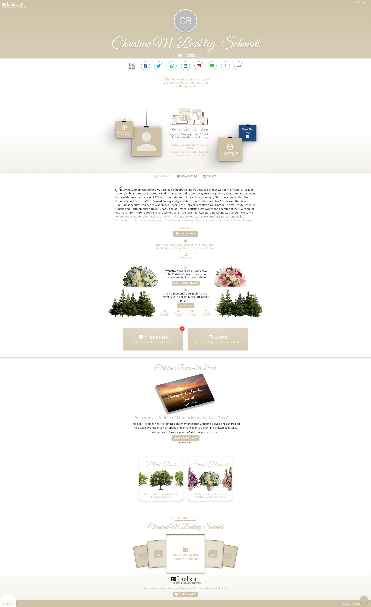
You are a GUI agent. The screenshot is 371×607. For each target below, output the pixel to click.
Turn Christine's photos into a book (190, 146)
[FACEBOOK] (145, 65)
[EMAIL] (198, 65)
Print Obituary (187, 234)
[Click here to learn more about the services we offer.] (185, 581)
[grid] (185, 136)
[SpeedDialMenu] (364, 600)
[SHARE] (225, 65)
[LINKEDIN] (185, 65)
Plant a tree (185, 306)
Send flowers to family (185, 283)
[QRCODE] (132, 65)
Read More (185, 228)
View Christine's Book (185, 438)
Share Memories (187, 594)
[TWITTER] (158, 65)
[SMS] (212, 65)
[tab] (163, 176)
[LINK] (238, 65)
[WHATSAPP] (172, 65)
